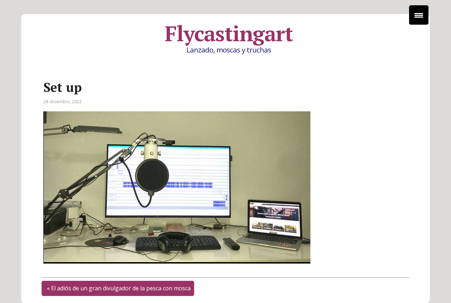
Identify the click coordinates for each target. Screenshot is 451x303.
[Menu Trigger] (418, 15)
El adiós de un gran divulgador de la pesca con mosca (121, 288)
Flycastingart (228, 33)
